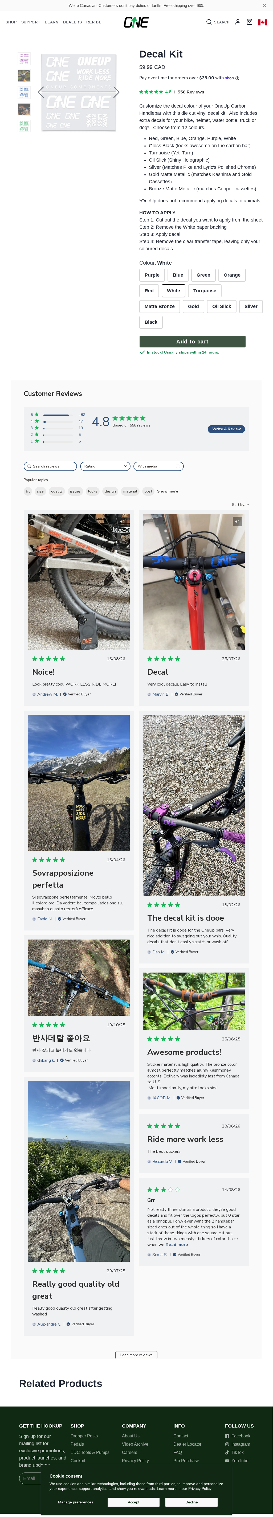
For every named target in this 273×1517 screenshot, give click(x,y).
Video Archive (135, 1444)
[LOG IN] (238, 22)
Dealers (72, 22)
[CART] (249, 22)
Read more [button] (177, 1245)
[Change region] (262, 22)
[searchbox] (50, 466)
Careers (129, 1452)
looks (92, 491)
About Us (131, 1436)
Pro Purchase (186, 1460)
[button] (40, 92)
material (130, 491)
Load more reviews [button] (136, 1355)
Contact (180, 1436)
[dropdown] (105, 466)
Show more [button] (167, 491)
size (40, 491)
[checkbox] (158, 466)
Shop (11, 22)
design (110, 491)
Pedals (77, 1444)
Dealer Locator (187, 1444)
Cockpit (78, 1460)
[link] (57, 442)
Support (30, 22)
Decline (191, 1502)
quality (57, 491)
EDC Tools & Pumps (90, 1452)
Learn (52, 22)
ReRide (93, 22)
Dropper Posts (84, 1436)
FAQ (177, 1452)
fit (28, 491)
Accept (133, 1502)
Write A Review (226, 429)
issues (75, 491)
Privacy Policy (199, 1488)
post (148, 491)
